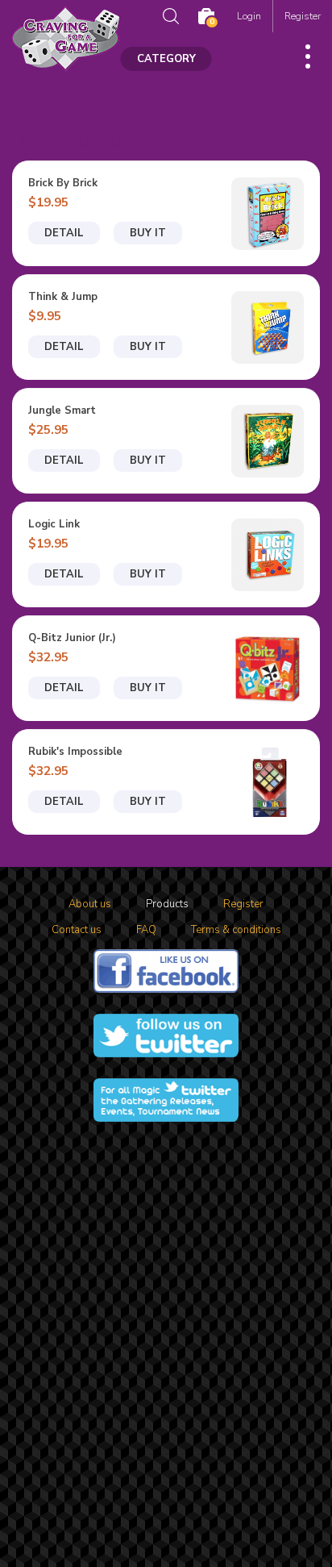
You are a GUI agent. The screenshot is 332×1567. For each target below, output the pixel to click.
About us (89, 904)
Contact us (77, 930)
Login (249, 16)
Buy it (148, 233)
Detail (64, 233)
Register (302, 16)
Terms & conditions (236, 930)
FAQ (146, 930)
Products (167, 904)
